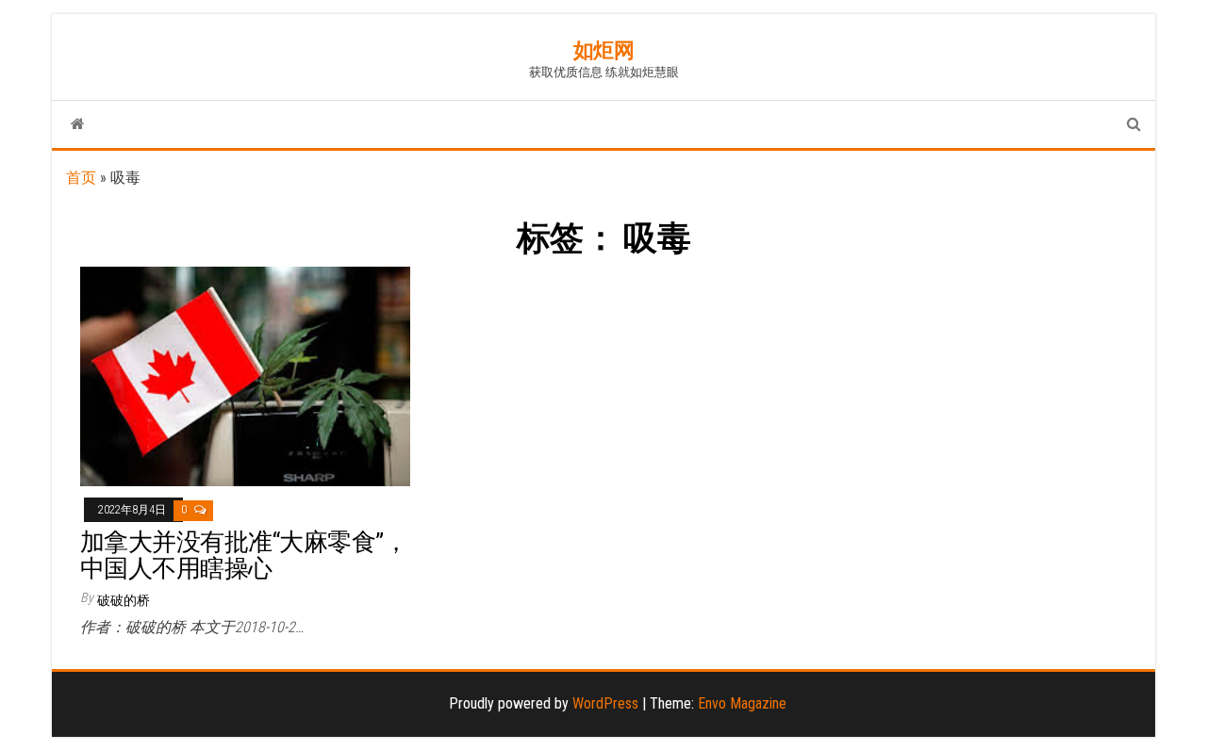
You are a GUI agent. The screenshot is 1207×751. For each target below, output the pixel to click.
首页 (81, 178)
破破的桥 (123, 600)
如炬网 (604, 50)
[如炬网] (78, 124)
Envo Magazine (742, 703)
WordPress (605, 703)
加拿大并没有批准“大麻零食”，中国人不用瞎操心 (243, 555)
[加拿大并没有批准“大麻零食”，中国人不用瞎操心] (245, 375)
